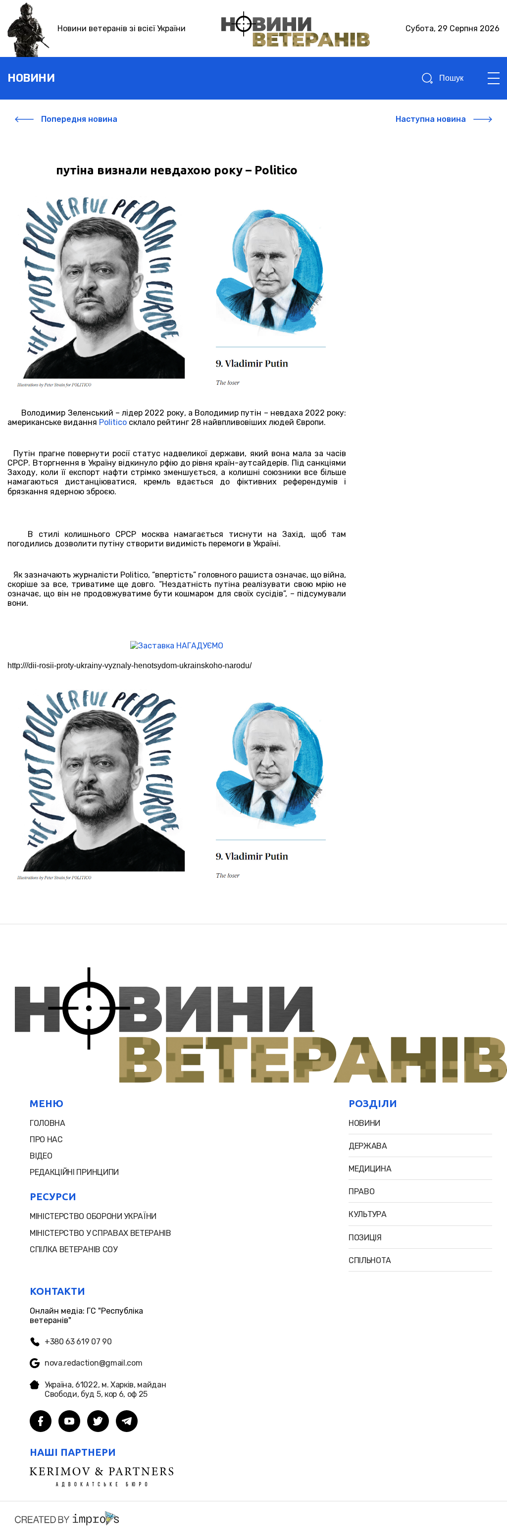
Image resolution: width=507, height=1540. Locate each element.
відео (41, 1156)
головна (47, 1123)
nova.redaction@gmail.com (93, 1363)
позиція (365, 1237)
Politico (113, 422)
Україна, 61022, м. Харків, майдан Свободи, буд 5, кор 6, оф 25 (105, 1389)
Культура (367, 1214)
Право (361, 1191)
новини (30, 78)
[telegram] (127, 1422)
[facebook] (40, 1422)
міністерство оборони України (93, 1216)
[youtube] (69, 1422)
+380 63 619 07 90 (78, 1341)
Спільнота (370, 1260)
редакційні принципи (74, 1172)
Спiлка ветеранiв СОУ (73, 1249)
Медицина (370, 1168)
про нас (46, 1139)
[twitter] (98, 1422)
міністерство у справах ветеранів (100, 1233)
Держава (368, 1146)
